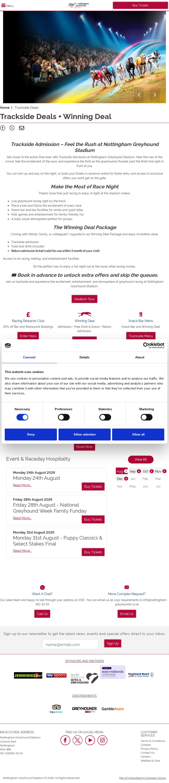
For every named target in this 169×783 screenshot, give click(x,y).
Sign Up (113, 643)
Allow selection (85, 434)
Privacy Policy (149, 748)
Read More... (22, 485)
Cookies (146, 744)
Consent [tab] (29, 357)
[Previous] (139, 94)
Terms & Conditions (153, 740)
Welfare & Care (150, 760)
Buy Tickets (140, 5)
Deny (31, 434)
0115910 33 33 (14, 753)
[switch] (64, 417)
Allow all (138, 434)
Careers (146, 756)
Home (5, 107)
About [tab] (139, 357)
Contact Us (147, 752)
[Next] (155, 94)
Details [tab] (85, 357)
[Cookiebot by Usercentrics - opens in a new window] (146, 345)
